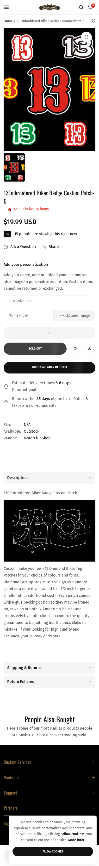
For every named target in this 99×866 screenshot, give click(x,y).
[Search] (81, 7)
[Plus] (89, 332)
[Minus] (10, 332)
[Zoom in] (86, 37)
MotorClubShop (37, 438)
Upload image (78, 315)
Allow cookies (53, 851)
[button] (75, 349)
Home (8, 21)
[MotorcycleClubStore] (49, 7)
